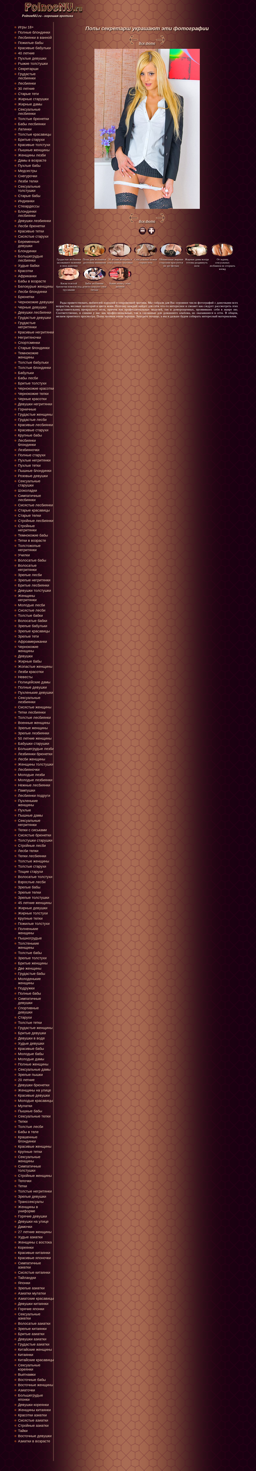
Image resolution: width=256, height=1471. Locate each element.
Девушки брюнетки (33, 1085)
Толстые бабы (30, 953)
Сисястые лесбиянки (35, 505)
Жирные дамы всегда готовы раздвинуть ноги (197, 262)
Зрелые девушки (32, 1197)
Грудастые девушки (34, 318)
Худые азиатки (30, 1237)
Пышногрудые (30, 938)
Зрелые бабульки (32, 626)
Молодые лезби (31, 775)
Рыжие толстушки (33, 64)
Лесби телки (28, 851)
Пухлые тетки (29, 466)
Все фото (147, 43)
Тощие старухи (30, 872)
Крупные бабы (30, 435)
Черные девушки (32, 307)
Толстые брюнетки (33, 119)
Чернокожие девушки (36, 302)
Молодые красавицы (35, 1101)
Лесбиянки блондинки (27, 443)
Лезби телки (28, 181)
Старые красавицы (34, 510)
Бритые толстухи (32, 383)
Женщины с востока (35, 1242)
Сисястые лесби (31, 610)
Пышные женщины (34, 150)
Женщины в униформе (28, 1209)
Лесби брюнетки (31, 226)
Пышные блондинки (34, 471)
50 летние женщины (35, 738)
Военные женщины (34, 723)
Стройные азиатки (33, 1426)
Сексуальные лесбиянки (29, 111)
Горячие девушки (32, 1216)
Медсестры (27, 171)
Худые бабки (28, 266)
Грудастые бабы (31, 974)
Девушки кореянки (33, 1405)
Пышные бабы (30, 1111)
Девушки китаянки (33, 1304)
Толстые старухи (32, 866)
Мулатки (25, 1106)
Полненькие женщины (28, 931)
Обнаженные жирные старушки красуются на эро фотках (171, 262)
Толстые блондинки (34, 368)
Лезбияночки (28, 450)
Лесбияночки (29, 770)
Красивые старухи (33, 430)
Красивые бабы (31, 1049)
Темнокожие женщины (28, 355)
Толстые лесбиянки (34, 718)
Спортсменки (29, 343)
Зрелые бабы (29, 887)
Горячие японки (31, 1309)
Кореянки (26, 1248)
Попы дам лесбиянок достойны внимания (94, 261)
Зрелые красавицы (34, 631)
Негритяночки (29, 337)
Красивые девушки (34, 1095)
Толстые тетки (30, 1023)
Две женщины (29, 968)
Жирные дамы (30, 104)
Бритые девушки (32, 1033)
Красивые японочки (34, 1258)
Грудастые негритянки (27, 325)
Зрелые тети (28, 636)
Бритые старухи (31, 140)
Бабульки (26, 373)
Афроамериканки (32, 642)
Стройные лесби (32, 846)
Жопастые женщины (35, 667)
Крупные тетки (30, 1152)
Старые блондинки (34, 348)
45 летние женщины (35, 903)
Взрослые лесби (32, 882)
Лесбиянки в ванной (35, 38)
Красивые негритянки (36, 332)
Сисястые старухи (33, 236)
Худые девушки (31, 1043)
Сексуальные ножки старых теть (145, 261)
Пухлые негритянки (34, 460)
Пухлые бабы (29, 166)
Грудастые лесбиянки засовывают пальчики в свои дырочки (69, 262)
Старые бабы (29, 196)
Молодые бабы (31, 1054)
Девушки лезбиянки (34, 221)
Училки (24, 555)
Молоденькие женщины (29, 981)
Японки (24, 1283)
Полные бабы (29, 993)
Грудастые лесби (32, 420)
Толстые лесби (30, 1127)
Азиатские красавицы (36, 1299)
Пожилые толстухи (34, 924)
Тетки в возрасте (32, 541)
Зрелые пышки (30, 1075)
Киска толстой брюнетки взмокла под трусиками (69, 286)
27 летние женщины (35, 1232)
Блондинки (27, 251)
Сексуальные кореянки (29, 1367)
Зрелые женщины (33, 728)
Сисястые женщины (34, 707)
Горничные (27, 409)
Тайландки (27, 1278)
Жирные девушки (32, 908)
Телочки (24, 1181)
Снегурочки (27, 176)
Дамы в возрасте (32, 160)
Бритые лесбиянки (33, 585)
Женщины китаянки (34, 1410)
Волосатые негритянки (27, 568)
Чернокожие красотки (36, 389)
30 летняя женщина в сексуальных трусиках (120, 261)
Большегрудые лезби (36, 749)
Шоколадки (27, 491)
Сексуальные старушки (29, 483)
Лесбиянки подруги (34, 796)
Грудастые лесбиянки (27, 76)
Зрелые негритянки (34, 580)
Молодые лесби (31, 605)
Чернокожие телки (33, 394)
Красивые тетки (31, 231)
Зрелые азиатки (31, 1288)
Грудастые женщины (35, 415)
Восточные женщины (35, 1385)
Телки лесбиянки (32, 856)
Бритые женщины (33, 963)
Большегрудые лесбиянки (30, 258)
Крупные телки (30, 918)
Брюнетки (26, 297)
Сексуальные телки (34, 1116)
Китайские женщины (35, 1350)
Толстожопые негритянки (29, 548)
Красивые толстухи (34, 145)
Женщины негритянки (27, 598)
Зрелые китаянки (32, 1329)
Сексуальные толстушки (29, 188)
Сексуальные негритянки (29, 823)
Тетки (22, 1186)
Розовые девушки (33, 476)
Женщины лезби (32, 155)
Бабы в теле (28, 1132)
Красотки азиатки (32, 1415)
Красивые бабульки (34, 48)
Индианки (26, 201)
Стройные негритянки (27, 528)
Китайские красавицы (36, 1360)
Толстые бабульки (33, 362)
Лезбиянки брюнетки (35, 754)
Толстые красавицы (34, 134)
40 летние (26, 53)
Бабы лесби (28, 378)
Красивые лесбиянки (35, 425)
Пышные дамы (30, 815)
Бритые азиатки (31, 1334)
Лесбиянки (27, 83)
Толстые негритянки (35, 1191)
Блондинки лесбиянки (27, 213)
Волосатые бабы (32, 560)
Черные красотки (32, 399)
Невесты (25, 677)
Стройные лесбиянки (35, 521)
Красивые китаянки (34, 1253)
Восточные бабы (32, 1380)
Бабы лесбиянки (32, 124)
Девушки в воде (31, 1038)
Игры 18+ (26, 27)
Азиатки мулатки (32, 1293)
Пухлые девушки (32, 58)
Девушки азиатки (32, 1339)
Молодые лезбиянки (35, 780)
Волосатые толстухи (35, 877)
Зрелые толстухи (32, 958)
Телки (23, 1122)
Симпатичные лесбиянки (29, 498)
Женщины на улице (34, 1090)
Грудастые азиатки (33, 1344)
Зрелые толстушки (33, 898)
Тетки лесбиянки (32, 712)
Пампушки (26, 790)
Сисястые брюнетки (34, 835)
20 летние (26, 1080)
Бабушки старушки (33, 744)
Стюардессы (28, 206)
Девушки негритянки (35, 404)
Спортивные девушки (28, 1010)
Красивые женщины (34, 1147)
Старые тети (28, 94)
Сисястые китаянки (34, 1273)
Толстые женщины (33, 861)
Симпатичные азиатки (29, 1265)
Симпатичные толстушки (29, 1168)
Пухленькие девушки (35, 693)
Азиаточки (26, 1390)
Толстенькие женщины (28, 945)
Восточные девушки (35, 1436)
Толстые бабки (30, 616)
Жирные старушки (33, 99)
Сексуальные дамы (34, 1069)
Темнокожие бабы (33, 535)
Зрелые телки (29, 892)
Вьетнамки (27, 1375)
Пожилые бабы (30, 43)
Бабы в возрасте (32, 281)
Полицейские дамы (34, 682)
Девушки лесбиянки (34, 312)
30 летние (26, 89)
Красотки (25, 271)
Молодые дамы (31, 1059)
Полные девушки (32, 687)
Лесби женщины (31, 759)
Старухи (25, 1017)
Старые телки (29, 516)
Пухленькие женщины (28, 803)
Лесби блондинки (32, 292)
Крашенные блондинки (27, 1139)
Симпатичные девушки (29, 1001)
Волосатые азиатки (34, 1324)
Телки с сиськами (32, 830)
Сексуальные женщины (29, 1159)
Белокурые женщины (35, 286)
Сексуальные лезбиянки (29, 700)
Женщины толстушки (35, 764)
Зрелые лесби (30, 575)
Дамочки (25, 1227)
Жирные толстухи (33, 913)
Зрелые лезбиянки (33, 733)
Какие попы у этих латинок (120, 285)
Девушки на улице (33, 1222)
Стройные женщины (35, 1176)
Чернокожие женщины (28, 649)
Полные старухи (31, 455)
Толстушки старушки (35, 840)
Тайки (23, 1431)
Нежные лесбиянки (34, 785)
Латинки (25, 129)
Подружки (26, 988)
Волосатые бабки (32, 621)
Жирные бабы (30, 661)
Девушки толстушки (34, 591)
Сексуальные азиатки (29, 1316)
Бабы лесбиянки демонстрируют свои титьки (94, 286)
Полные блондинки (34, 32)
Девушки (25, 656)
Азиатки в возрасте (34, 1441)
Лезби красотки (31, 672)
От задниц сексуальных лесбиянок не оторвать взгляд (222, 262)
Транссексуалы (31, 1202)
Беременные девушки (28, 244)
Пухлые (24, 810)
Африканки (27, 276)
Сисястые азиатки (33, 1420)
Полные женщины (33, 1064)
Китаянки (25, 1355)
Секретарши (28, 69)
